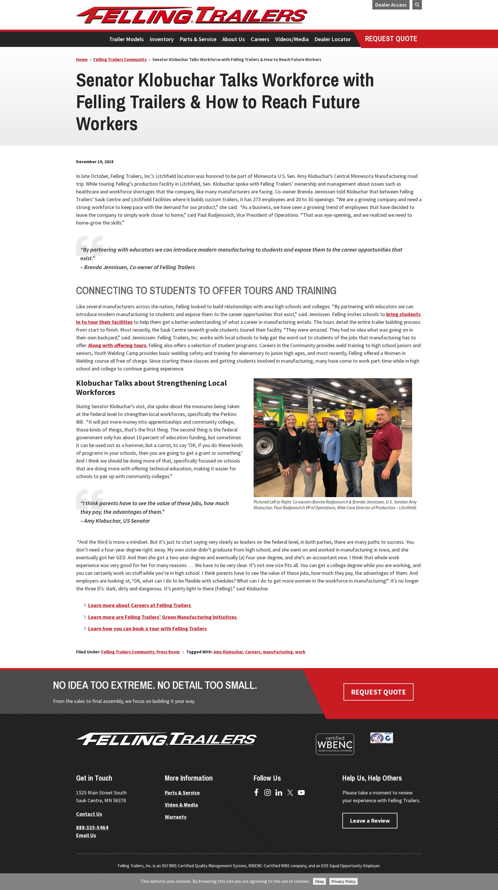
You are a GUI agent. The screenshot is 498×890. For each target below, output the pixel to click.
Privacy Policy (343, 881)
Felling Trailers (213, 15)
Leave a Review (370, 820)
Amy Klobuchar (228, 652)
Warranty (175, 816)
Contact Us (89, 814)
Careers (253, 652)
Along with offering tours (117, 345)
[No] (491, 882)
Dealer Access (391, 4)
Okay (319, 881)
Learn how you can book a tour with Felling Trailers (147, 628)
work (300, 652)
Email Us (86, 835)
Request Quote (378, 692)
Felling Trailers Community (127, 652)
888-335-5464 (92, 827)
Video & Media (181, 804)
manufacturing (278, 652)
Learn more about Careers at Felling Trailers (140, 605)
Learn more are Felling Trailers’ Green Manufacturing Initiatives (163, 617)
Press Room (168, 652)
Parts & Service (182, 792)
